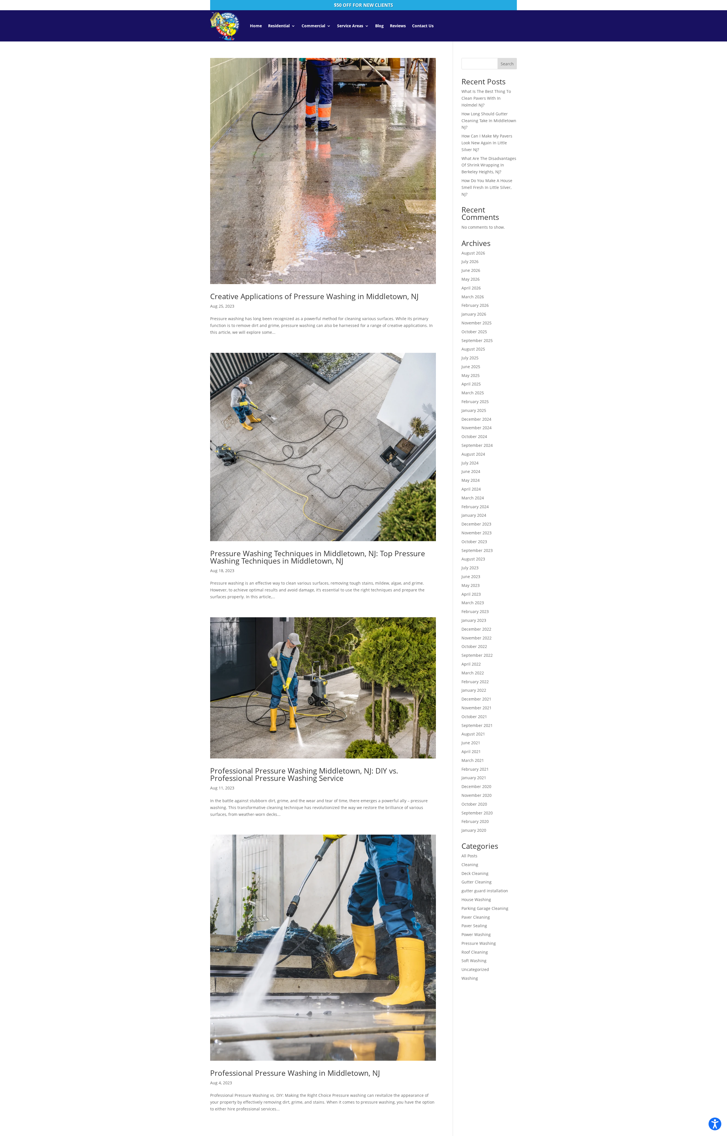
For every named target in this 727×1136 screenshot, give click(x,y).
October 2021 (474, 716)
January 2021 (473, 777)
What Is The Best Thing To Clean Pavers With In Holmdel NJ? (486, 98)
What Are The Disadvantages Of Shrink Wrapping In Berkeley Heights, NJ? (488, 165)
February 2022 (475, 681)
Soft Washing (473, 960)
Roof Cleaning (474, 952)
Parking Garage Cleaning (484, 908)
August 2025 (473, 349)
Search (507, 63)
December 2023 (476, 524)
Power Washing (476, 934)
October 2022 (474, 646)
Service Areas (350, 25)
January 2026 (473, 314)
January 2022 (473, 690)
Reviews (398, 25)
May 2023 (470, 585)
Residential (279, 25)
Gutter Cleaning (476, 882)
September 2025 (477, 340)
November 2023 (476, 532)
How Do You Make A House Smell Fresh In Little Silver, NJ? (486, 187)
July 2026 (470, 261)
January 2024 (473, 515)
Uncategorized (475, 969)
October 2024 (474, 436)
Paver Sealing (474, 925)
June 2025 (470, 366)
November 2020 (476, 795)
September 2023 (477, 550)
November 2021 (476, 707)
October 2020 (474, 804)
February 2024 (475, 506)
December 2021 (476, 699)
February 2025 (475, 401)
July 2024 (470, 463)
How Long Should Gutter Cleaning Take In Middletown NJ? (488, 120)
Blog (379, 25)
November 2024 (476, 427)
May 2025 (470, 375)
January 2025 (473, 410)
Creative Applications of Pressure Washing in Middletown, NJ (314, 296)
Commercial (313, 25)
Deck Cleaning (474, 873)
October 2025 (474, 331)
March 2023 (472, 602)
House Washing (476, 899)
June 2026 (470, 270)
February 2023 (475, 611)
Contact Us (423, 25)
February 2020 (475, 821)
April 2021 (471, 751)
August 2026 (473, 253)
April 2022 (471, 664)
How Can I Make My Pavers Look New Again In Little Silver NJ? (486, 142)
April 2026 (471, 288)
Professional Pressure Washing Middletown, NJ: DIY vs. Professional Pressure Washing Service (304, 774)
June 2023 (470, 576)
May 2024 (470, 480)
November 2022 (476, 638)
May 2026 (470, 279)
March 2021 (472, 760)
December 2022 (476, 629)
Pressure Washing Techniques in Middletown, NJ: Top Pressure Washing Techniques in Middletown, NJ (317, 557)
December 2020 (476, 786)
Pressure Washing (478, 943)
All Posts (469, 855)
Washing (469, 978)
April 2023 (471, 594)
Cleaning (469, 864)
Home (256, 25)
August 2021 (473, 734)
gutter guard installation (484, 890)
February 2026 (475, 305)
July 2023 (470, 567)
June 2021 (470, 742)
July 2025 (470, 357)
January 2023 (473, 620)
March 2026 (472, 296)
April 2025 (471, 384)
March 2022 (472, 673)
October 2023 (474, 541)
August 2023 (473, 559)
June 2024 (470, 471)
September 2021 (477, 725)
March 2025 (472, 392)
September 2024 (477, 445)
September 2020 (477, 813)
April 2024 (471, 489)
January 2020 (473, 830)
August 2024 (473, 454)
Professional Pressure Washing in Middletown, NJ (295, 1073)
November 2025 (476, 323)
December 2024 (476, 419)
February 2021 (475, 769)
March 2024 (472, 498)
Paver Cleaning (475, 917)
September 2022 (477, 655)
